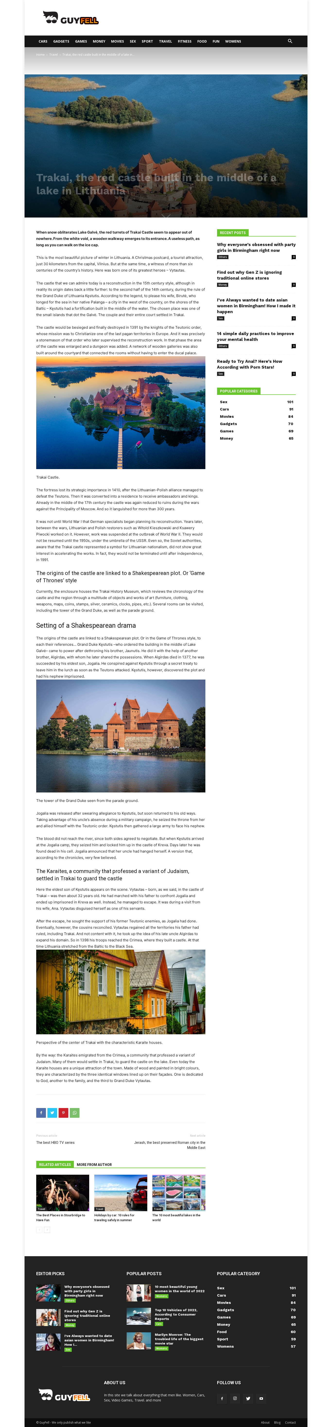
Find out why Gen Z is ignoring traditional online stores (87, 1315)
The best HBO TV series (55, 1142)
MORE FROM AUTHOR (94, 1165)
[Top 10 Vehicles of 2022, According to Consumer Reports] (139, 1316)
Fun (216, 41)
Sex (133, 41)
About (265, 1422)
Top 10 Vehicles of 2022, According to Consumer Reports (176, 1314)
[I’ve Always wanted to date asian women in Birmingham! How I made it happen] (48, 1342)
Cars (43, 41)
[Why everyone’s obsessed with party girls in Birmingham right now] (48, 1292)
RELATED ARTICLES (55, 1165)
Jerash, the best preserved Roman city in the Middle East (169, 1145)
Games (81, 41)
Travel (165, 41)
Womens (233, 41)
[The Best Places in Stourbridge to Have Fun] (62, 1193)
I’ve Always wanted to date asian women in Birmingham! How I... (89, 1340)
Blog (277, 1422)
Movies (117, 41)
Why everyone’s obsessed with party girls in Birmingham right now (86, 1291)
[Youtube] (261, 1399)
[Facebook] (41, 1113)
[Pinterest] (63, 1113)
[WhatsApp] (74, 1113)
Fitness (185, 41)
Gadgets (61, 41)
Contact (290, 1422)
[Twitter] (52, 1113)
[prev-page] (39, 1230)
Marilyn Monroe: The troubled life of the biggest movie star (179, 1339)
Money (99, 41)
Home (40, 55)
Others (222, 257)
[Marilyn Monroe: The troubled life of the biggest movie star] (139, 1340)
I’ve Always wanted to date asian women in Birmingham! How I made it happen (256, 306)
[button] (290, 41)
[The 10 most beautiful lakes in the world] (178, 1193)
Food (202, 41)
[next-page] (47, 1230)
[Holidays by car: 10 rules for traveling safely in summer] (120, 1193)
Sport (147, 41)
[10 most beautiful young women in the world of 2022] (139, 1292)
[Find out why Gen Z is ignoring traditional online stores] (48, 1317)
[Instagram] (235, 1398)
